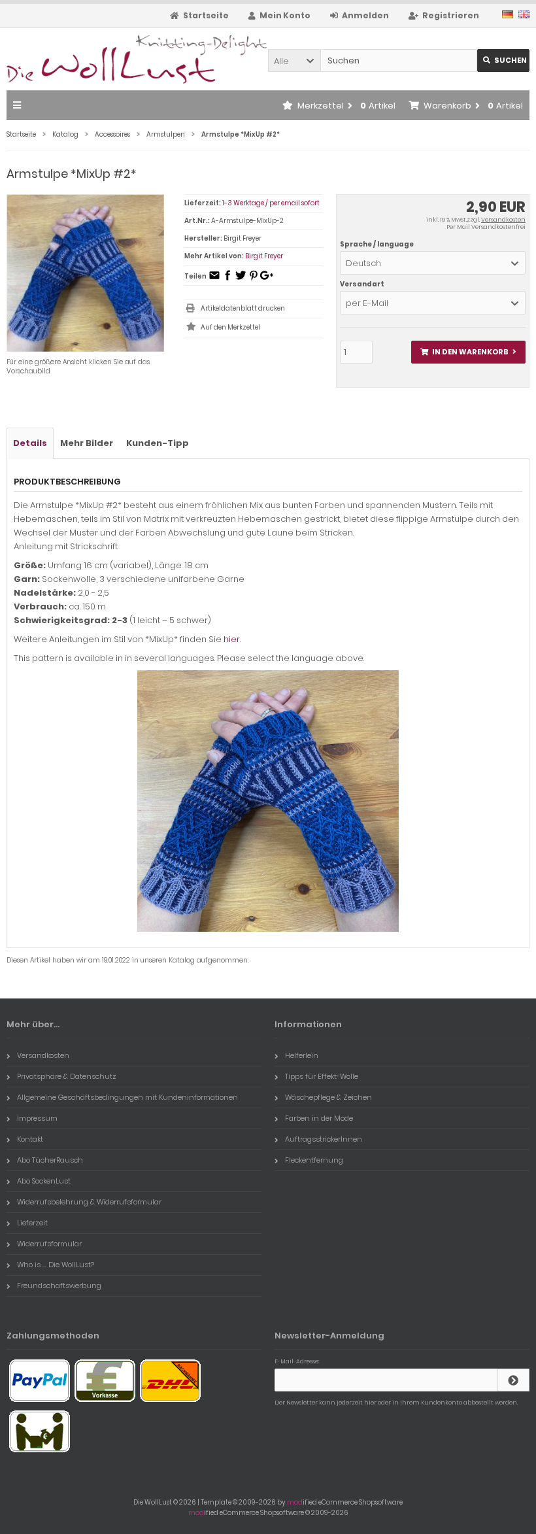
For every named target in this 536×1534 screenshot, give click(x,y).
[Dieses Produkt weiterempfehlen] (214, 279)
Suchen (503, 60)
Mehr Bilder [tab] (86, 443)
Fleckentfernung (314, 1160)
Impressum (37, 1118)
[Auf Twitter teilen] (240, 279)
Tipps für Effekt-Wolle (321, 1076)
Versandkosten (503, 220)
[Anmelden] (513, 1380)
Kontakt (30, 1139)
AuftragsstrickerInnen (323, 1139)
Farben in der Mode (319, 1118)
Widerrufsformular (49, 1243)
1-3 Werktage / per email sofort (271, 203)
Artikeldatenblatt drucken (243, 308)
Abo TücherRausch (50, 1160)
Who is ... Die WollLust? (55, 1264)
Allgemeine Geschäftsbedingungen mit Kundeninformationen (127, 1097)
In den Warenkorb (468, 352)
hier (232, 639)
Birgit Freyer (264, 256)
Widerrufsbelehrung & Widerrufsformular (89, 1202)
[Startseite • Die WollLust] (93, 59)
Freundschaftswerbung (59, 1285)
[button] (294, 60)
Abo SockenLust (44, 1181)
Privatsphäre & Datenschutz (66, 1076)
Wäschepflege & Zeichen (328, 1097)
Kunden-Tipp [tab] (157, 443)
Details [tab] (30, 443)
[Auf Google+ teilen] (266, 279)
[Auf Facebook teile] (227, 279)
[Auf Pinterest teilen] (253, 279)
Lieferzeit (32, 1223)
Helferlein (301, 1055)
